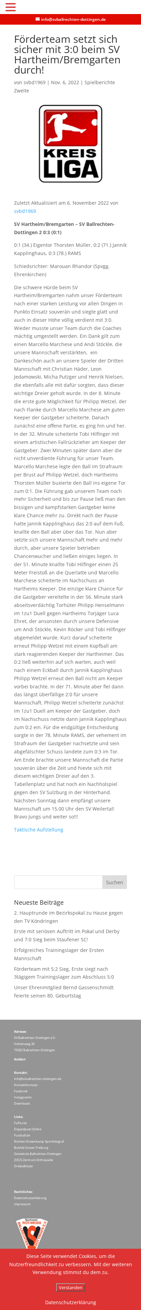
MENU (28, 8)
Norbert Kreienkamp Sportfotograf (39, 1141)
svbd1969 (35, 82)
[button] (11, 7)
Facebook (21, 1091)
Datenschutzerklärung (30, 1198)
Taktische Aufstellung (38, 829)
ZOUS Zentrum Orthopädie (33, 1160)
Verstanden (70, 1287)
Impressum (22, 1204)
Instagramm (22, 1097)
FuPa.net (20, 1123)
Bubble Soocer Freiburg (31, 1147)
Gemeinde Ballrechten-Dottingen (38, 1154)
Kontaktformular (26, 1085)
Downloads (22, 1103)
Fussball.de (22, 1135)
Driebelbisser (23, 1166)
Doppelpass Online (27, 1129)
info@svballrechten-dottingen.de (37, 1079)
